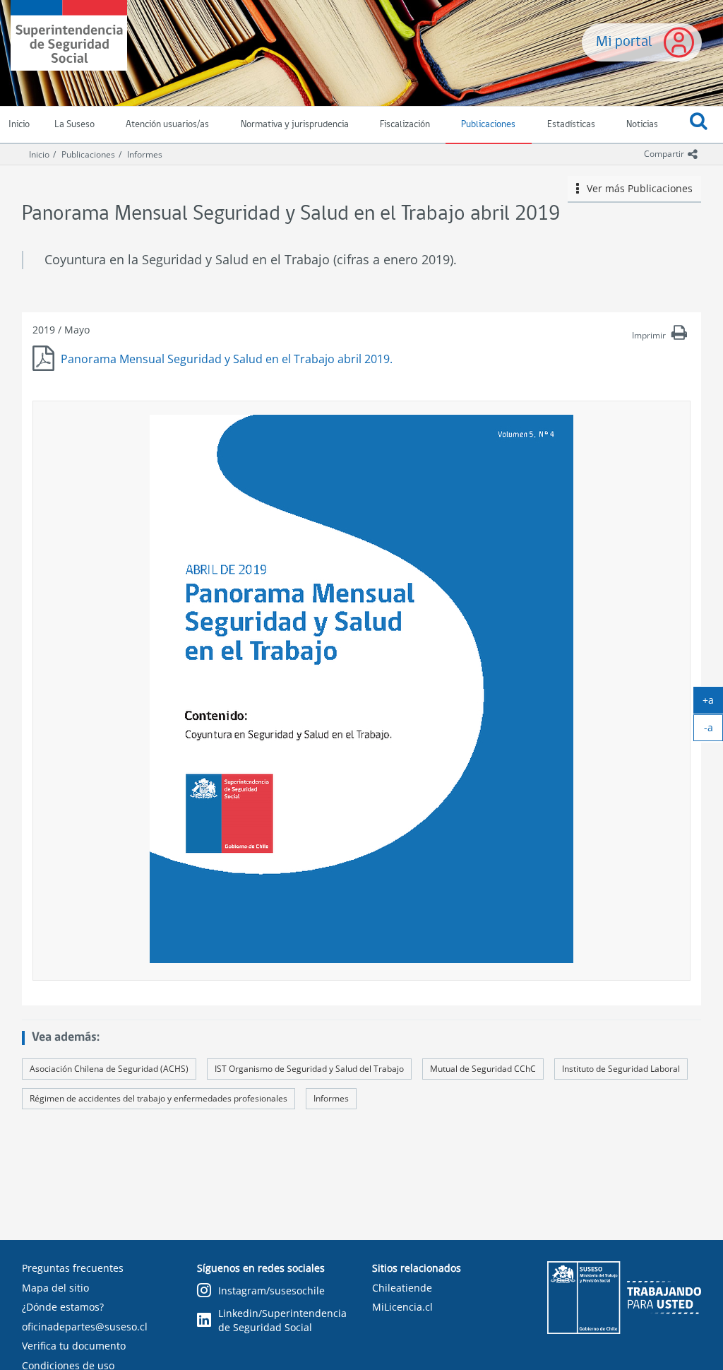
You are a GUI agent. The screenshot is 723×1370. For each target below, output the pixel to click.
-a (713, 730)
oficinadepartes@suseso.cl (85, 1326)
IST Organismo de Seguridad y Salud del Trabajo (309, 1069)
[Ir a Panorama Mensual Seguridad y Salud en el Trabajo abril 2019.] (361, 689)
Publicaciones (488, 124)
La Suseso (74, 124)
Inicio (39, 154)
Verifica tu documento (74, 1345)
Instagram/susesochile (271, 1290)
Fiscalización (405, 124)
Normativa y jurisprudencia (295, 124)
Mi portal (624, 42)
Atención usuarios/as (167, 124)
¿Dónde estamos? (63, 1306)
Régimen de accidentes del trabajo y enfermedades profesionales (158, 1098)
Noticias (642, 124)
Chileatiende (402, 1287)
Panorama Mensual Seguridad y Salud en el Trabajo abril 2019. (227, 359)
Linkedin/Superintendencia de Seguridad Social (282, 1320)
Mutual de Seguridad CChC (483, 1069)
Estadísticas (571, 124)
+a (713, 703)
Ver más (635, 188)
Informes (144, 154)
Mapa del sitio (55, 1287)
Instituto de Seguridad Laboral (621, 1069)
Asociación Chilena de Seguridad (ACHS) (109, 1069)
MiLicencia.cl (402, 1306)
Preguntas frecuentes (73, 1268)
